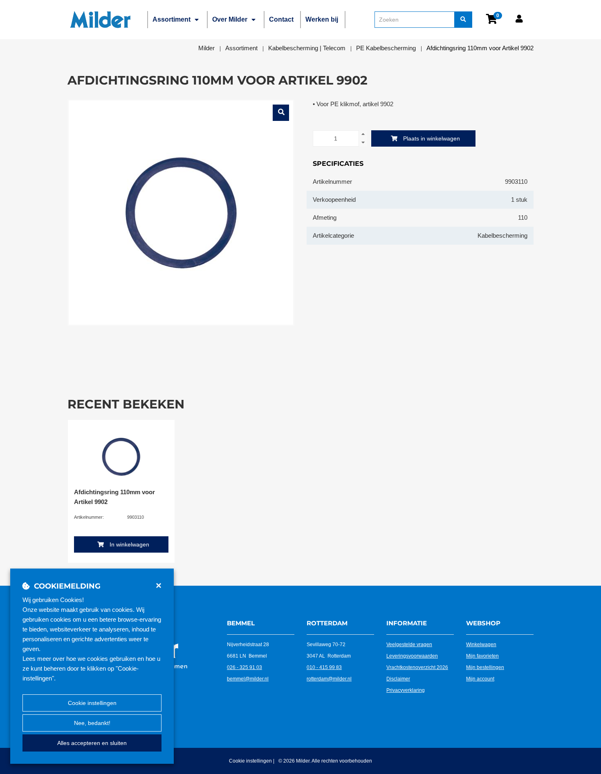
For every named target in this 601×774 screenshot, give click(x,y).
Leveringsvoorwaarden (412, 656)
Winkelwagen (481, 644)
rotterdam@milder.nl (329, 679)
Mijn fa (473, 656)
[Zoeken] (463, 19)
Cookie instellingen (92, 703)
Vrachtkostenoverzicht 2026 (417, 667)
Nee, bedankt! (92, 723)
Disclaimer (398, 679)
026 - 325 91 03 (244, 667)
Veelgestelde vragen (409, 644)
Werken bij (321, 19)
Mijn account (480, 679)
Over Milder (229, 19)
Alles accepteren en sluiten (92, 743)
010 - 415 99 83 (324, 667)
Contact (281, 19)
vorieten (490, 656)
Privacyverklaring (405, 690)
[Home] (100, 19)
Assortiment (171, 19)
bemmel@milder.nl (248, 679)
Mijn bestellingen (485, 667)
